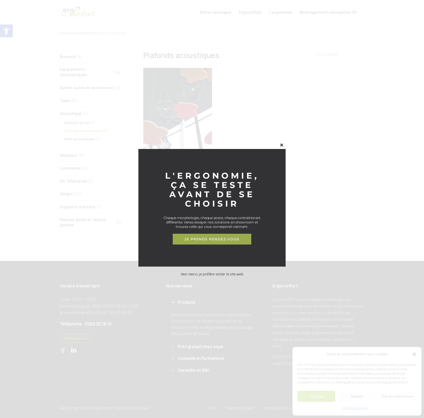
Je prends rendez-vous (212, 239)
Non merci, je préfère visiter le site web (212, 274)
